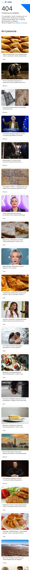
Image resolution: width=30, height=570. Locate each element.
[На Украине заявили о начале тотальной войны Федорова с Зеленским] (15, 472)
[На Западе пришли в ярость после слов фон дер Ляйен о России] (15, 128)
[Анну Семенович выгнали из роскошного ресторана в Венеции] (15, 207)
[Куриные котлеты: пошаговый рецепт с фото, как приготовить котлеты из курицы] (15, 499)
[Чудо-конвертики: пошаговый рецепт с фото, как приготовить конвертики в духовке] (15, 48)
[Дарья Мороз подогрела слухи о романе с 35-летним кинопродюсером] (15, 260)
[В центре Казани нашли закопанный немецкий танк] (15, 101)
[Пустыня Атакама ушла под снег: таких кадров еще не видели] (15, 552)
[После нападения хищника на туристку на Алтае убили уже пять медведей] (15, 75)
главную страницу (21, 23)
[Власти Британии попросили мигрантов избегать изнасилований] (15, 446)
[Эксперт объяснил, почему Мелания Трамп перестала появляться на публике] (15, 313)
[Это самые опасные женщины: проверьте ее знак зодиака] (15, 340)
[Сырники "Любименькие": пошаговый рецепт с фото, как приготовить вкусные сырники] (15, 525)
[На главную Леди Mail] (9, 2)
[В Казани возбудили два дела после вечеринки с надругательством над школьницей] (15, 393)
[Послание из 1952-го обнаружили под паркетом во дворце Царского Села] (15, 181)
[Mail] (6, 2)
